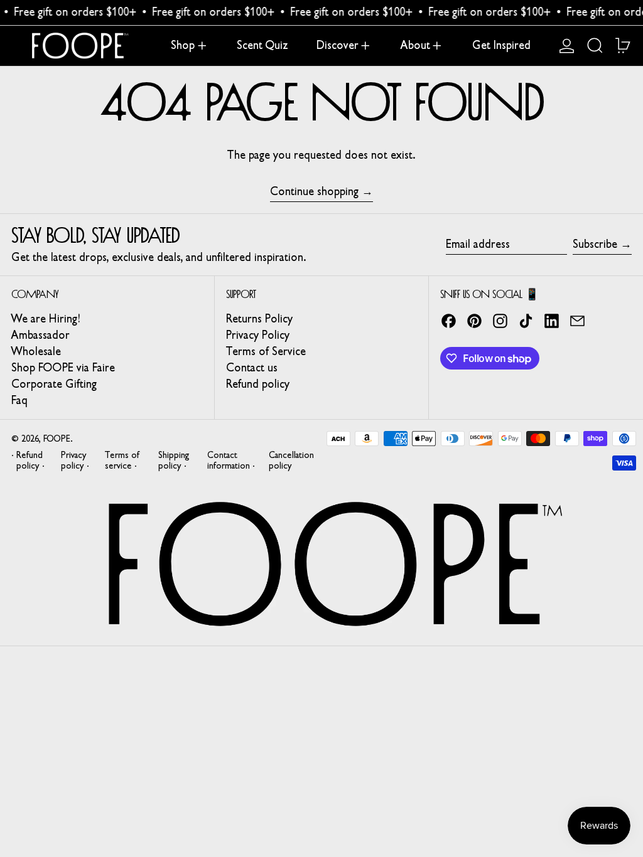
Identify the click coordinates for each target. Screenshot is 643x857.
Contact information (228, 460)
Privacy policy (74, 460)
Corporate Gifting (54, 384)
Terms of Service (266, 351)
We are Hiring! (45, 319)
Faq (19, 400)
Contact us (252, 368)
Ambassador (40, 335)
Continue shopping (314, 191)
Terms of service (122, 460)
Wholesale (36, 351)
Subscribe (595, 244)
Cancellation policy (291, 460)
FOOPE (56, 439)
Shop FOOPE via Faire (63, 368)
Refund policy (257, 384)
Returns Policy (259, 319)
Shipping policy (174, 460)
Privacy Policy (257, 335)
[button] (594, 46)
